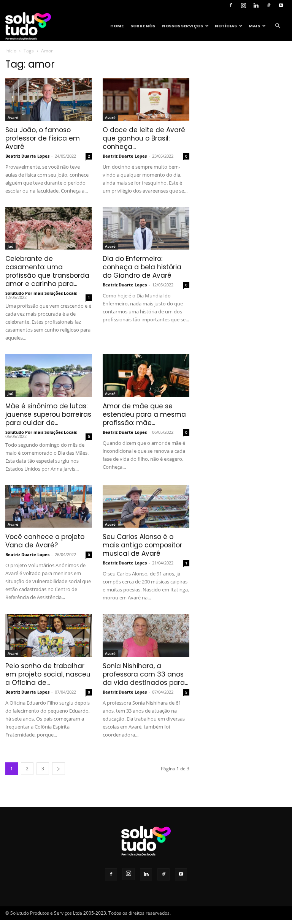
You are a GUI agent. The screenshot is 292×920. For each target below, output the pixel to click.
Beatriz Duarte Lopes (27, 156)
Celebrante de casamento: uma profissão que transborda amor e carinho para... (47, 271)
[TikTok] (268, 5)
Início (10, 50)
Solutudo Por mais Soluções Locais (41, 293)
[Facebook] (230, 5)
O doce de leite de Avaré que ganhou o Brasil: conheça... (144, 138)
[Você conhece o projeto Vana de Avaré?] (48, 506)
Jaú (10, 246)
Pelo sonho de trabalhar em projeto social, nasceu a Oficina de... (47, 674)
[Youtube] (281, 5)
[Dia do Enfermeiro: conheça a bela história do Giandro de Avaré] (146, 228)
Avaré (13, 117)
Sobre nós (142, 26)
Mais (254, 26)
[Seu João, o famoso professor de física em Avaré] (48, 99)
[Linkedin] (256, 5)
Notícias (226, 26)
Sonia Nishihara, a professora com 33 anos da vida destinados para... (145, 674)
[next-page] (58, 768)
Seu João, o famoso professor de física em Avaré (42, 138)
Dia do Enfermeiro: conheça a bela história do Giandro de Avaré (142, 267)
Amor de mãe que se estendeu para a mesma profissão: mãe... (144, 414)
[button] (277, 26)
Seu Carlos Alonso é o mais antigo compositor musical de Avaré (142, 545)
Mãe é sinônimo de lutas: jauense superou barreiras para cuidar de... (48, 414)
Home (117, 26)
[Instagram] (243, 5)
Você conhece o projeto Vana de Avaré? (44, 541)
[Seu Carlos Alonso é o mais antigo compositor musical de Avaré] (146, 506)
